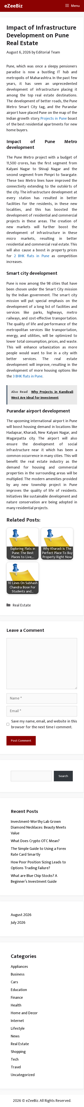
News (15, 1036)
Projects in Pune (53, 118)
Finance (17, 997)
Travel (16, 1067)
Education (19, 990)
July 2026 (18, 922)
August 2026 (21, 915)
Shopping (18, 1052)
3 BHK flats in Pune (27, 376)
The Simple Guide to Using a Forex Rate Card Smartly (38, 852)
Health (16, 1005)
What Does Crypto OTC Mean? (35, 841)
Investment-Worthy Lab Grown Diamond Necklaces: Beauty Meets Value (38, 827)
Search (63, 776)
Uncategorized (23, 1075)
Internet (17, 1021)
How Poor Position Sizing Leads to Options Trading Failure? (38, 865)
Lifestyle (18, 1028)
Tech (15, 1059)
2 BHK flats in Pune (31, 256)
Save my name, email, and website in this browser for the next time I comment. (44, 724)
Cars (14, 982)
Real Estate (22, 605)
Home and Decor (24, 1013)
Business (18, 974)
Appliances (19, 966)
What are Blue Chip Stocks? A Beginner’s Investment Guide (34, 879)
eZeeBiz (13, 6)
